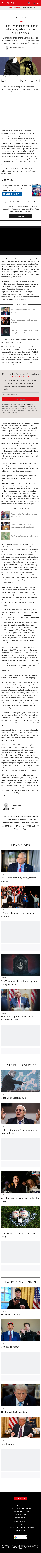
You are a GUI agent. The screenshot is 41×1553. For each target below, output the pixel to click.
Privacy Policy (20, 1515)
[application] (20, 239)
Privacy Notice (27, 406)
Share (6, 81)
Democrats (16, 131)
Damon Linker (16, 47)
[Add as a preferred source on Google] (20, 1537)
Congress (4, 156)
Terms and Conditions (20, 1511)
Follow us (26, 81)
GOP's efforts (18, 735)
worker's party (20, 92)
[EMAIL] (13, 808)
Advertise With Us (21, 1521)
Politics (23, 17)
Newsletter (36, 81)
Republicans (10, 89)
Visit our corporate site (27, 1546)
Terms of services (25, 404)
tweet (35, 349)
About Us (20, 1505)
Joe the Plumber (22, 587)
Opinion (21, 21)
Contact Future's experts (20, 1508)
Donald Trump (15, 87)
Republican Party (26, 355)
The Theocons (24, 826)
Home (16, 17)
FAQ (20, 1524)
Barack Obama (32, 597)
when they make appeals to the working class (17, 466)
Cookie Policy (20, 1518)
